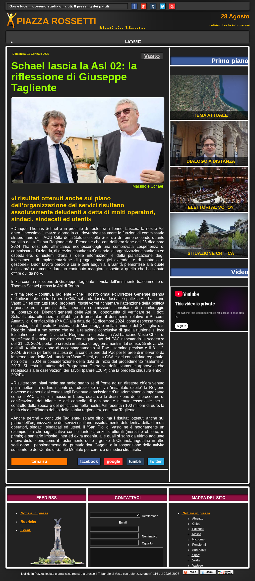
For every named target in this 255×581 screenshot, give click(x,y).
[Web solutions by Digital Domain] (225, 574)
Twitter (156, 461)
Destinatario (150, 516)
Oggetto (147, 543)
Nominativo (149, 536)
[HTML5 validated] (191, 574)
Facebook (89, 461)
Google (113, 461)
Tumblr (135, 461)
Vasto (152, 56)
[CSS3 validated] (208, 574)
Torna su (39, 461)
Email (123, 522)
